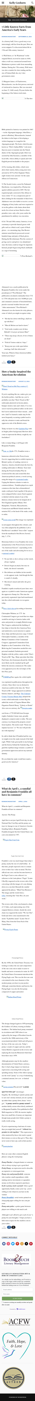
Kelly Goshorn (17, 2)
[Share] (9, 362)
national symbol (8, 553)
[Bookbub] (31, 1243)
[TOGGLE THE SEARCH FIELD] (32, 2)
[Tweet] (13, 362)
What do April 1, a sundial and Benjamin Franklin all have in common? (17, 791)
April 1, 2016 (22, 801)
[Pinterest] (17, 1243)
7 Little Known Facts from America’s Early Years (16, 28)
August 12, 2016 (24, 381)
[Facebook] (4, 1243)
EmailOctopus (21, 1309)
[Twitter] (13, 1243)
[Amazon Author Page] (26, 1243)
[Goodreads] (22, 1243)
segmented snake (22, 479)
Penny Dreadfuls (8, 1197)
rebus (4, 895)
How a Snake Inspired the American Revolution (16, 373)
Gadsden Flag (23, 428)
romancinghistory (9, 36)
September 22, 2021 (25, 36)
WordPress (22, 1397)
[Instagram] (8, 1243)
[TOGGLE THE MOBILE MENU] (3, 2)
